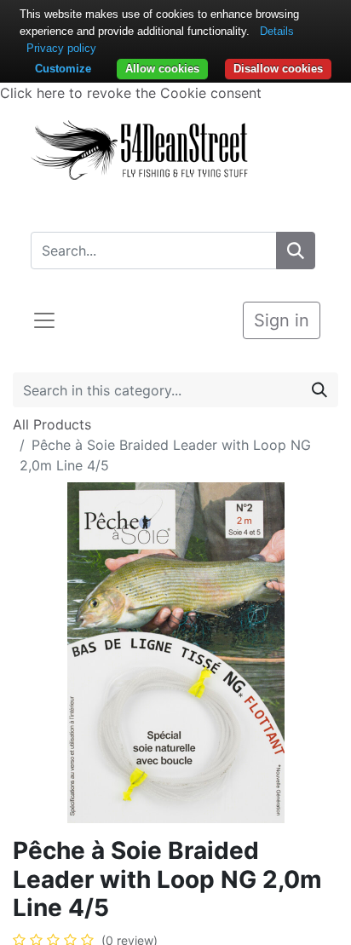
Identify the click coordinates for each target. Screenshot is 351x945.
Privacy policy (61, 48)
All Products (52, 424)
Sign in (281, 320)
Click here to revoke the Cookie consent (131, 92)
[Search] (295, 250)
